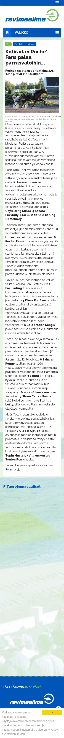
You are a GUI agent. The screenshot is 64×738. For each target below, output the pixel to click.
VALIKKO (21, 32)
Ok (52, 712)
